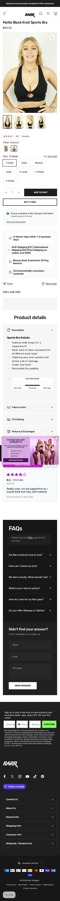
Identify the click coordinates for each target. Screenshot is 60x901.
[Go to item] (7, 122)
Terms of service (35, 885)
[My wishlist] (48, 13)
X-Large (23, 171)
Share (10, 283)
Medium (39, 163)
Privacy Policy (9, 746)
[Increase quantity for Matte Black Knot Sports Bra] (19, 192)
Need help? (51, 283)
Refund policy (23, 885)
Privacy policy (11, 885)
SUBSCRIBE (49, 724)
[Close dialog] (56, 438)
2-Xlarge (39, 171)
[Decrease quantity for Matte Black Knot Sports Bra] (6, 192)
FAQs (30, 537)
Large (8, 171)
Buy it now (30, 202)
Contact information (30, 888)
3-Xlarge (10, 180)
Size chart (52, 156)
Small (24, 163)
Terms (19, 746)
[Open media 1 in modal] (52, 37)
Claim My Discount (16, 460)
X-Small (9, 163)
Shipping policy (48, 885)
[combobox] (18, 724)
